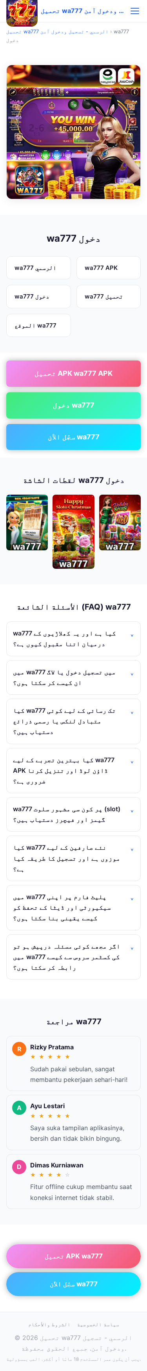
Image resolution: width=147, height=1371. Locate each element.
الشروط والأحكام (49, 1324)
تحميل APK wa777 (74, 1256)
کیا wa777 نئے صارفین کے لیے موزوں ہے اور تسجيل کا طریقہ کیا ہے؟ (66, 857)
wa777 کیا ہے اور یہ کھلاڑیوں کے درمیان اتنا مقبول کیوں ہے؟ (64, 638)
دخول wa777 (73, 405)
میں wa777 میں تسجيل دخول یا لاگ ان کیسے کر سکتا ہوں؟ (64, 677)
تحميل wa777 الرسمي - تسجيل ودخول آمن (57, 31)
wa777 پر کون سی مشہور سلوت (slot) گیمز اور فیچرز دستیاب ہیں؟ (66, 814)
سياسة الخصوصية (98, 1324)
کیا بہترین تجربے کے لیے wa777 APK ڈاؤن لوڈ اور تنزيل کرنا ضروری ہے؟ (63, 770)
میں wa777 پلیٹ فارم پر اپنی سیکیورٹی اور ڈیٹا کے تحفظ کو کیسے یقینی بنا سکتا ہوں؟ (62, 907)
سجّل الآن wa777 (74, 437)
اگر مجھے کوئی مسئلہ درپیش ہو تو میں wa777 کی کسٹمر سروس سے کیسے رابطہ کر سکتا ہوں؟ (66, 956)
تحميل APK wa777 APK (73, 373)
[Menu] (135, 11)
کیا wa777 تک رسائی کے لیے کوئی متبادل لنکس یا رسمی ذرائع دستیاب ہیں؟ (64, 721)
